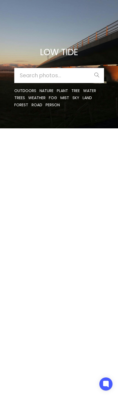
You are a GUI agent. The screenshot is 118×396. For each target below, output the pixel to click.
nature (47, 90)
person (53, 105)
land (87, 98)
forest (21, 105)
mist (64, 98)
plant (62, 90)
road (37, 105)
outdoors (25, 90)
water (89, 90)
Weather (37, 98)
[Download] (22, 157)
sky (75, 98)
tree (75, 90)
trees (19, 98)
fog (53, 98)
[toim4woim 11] (22, 144)
